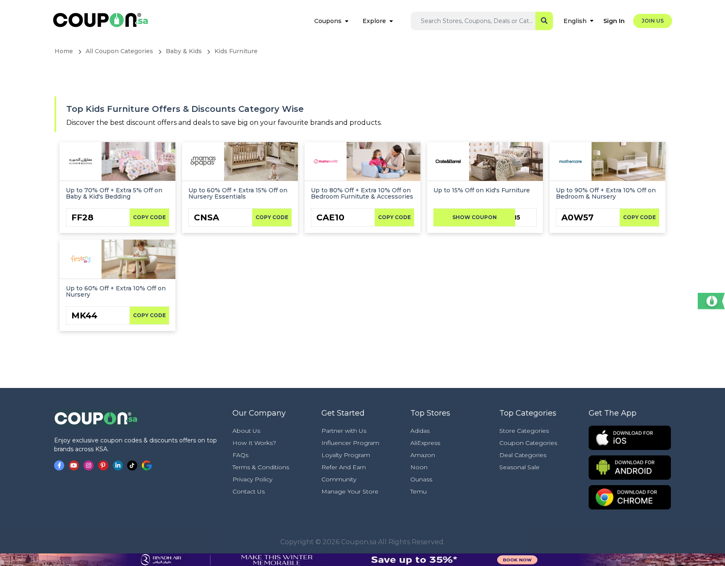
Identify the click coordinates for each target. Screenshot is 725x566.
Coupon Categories (528, 443)
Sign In (614, 21)
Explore (374, 21)
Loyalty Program (345, 455)
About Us (246, 430)
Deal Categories (522, 455)
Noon (419, 467)
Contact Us (248, 491)
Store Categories (524, 430)
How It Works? (254, 443)
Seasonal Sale (519, 467)
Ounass (421, 479)
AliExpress (425, 443)
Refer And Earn (343, 467)
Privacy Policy (252, 479)
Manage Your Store (349, 491)
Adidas (420, 430)
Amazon (422, 455)
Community (338, 479)
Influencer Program (350, 443)
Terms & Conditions (260, 467)
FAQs (240, 455)
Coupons (328, 21)
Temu (418, 491)
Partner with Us (343, 430)
